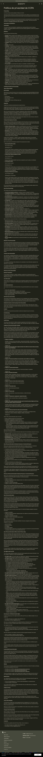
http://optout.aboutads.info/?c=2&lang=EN (22, 671)
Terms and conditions (7, 747)
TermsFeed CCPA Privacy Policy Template (16, 21)
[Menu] (1, 4)
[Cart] (42, 4)
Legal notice (6, 745)
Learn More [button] (4, 755)
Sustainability (6, 738)
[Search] (3, 4)
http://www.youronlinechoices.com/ (21, 670)
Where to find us (7, 736)
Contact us (6, 749)
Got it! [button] (38, 754)
